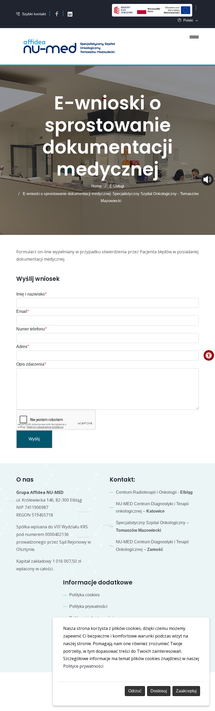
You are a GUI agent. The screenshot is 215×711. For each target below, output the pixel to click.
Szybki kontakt (34, 14)
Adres (22, 346)
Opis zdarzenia (31, 364)
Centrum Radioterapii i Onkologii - (154, 492)
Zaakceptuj (186, 691)
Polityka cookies (84, 595)
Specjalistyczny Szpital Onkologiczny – (152, 526)
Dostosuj (158, 691)
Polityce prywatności (83, 666)
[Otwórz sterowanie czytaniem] (207, 179)
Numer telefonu (31, 329)
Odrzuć (135, 691)
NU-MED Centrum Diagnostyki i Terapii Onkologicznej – (152, 546)
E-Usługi (116, 186)
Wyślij (34, 439)
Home (96, 186)
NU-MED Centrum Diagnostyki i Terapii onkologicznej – (152, 508)
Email (22, 311)
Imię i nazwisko (31, 294)
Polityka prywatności (88, 606)
